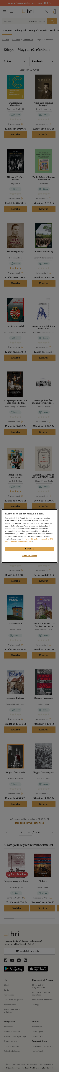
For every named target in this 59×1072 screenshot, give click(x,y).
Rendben (29, 549)
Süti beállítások (29, 556)
